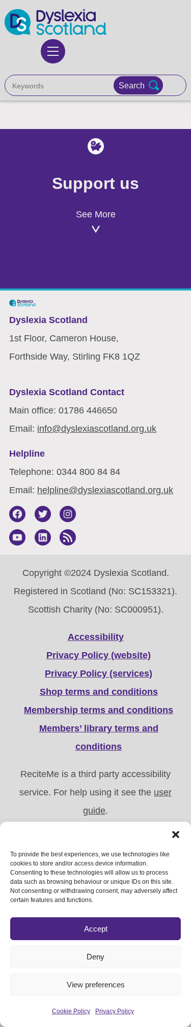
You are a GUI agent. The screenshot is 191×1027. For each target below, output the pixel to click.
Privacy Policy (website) (98, 655)
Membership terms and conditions (98, 710)
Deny (95, 956)
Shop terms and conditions (99, 692)
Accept (95, 928)
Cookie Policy (71, 1011)
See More (96, 214)
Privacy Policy (114, 1011)
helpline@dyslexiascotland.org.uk (105, 490)
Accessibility (96, 637)
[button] (176, 834)
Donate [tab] (139, 266)
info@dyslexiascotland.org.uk (96, 429)
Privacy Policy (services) (98, 673)
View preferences (96, 984)
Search (132, 85)
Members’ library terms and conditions (98, 737)
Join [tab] (52, 266)
